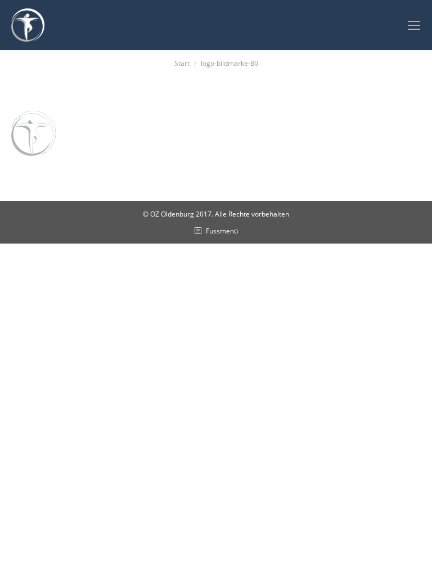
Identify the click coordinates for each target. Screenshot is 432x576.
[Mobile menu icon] (414, 25)
